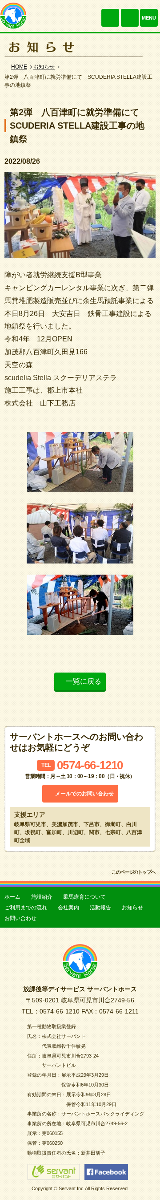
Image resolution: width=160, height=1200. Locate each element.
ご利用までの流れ (25, 907)
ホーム (12, 897)
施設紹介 (41, 897)
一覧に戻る (83, 681)
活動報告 (100, 907)
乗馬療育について (84, 897)
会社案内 (68, 907)
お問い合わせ (130, 18)
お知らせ (44, 67)
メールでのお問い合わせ (84, 794)
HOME (19, 67)
